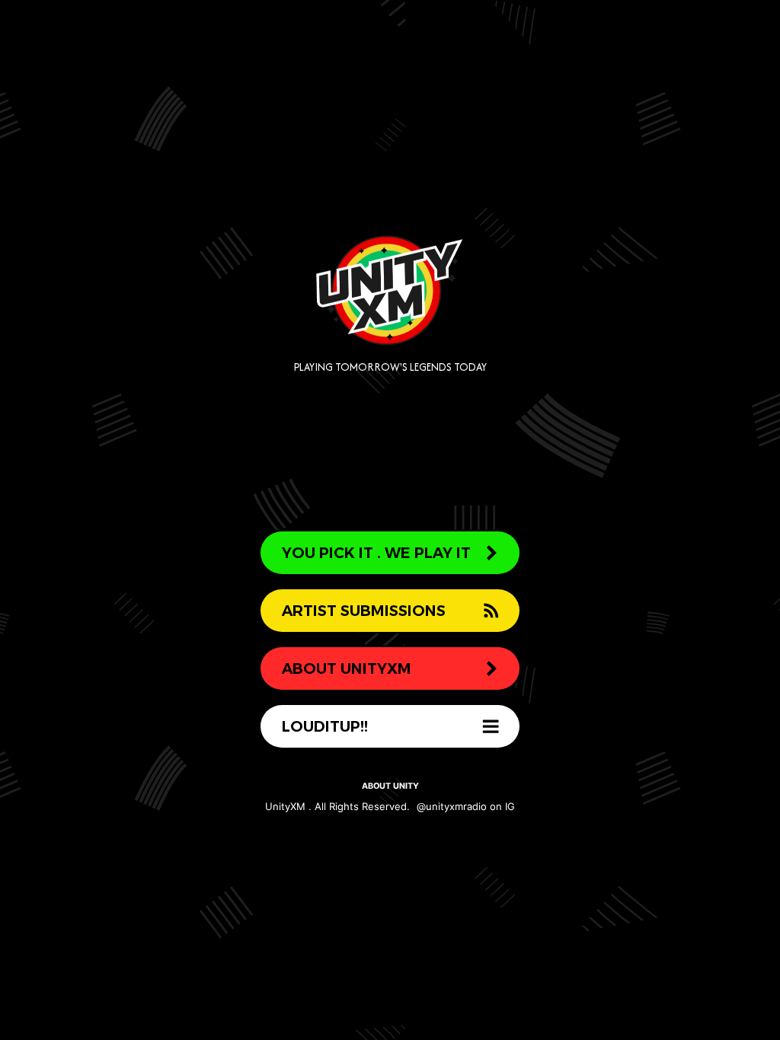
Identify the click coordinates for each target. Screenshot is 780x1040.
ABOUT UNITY (390, 786)
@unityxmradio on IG (466, 806)
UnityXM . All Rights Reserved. (337, 806)
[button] (390, 552)
